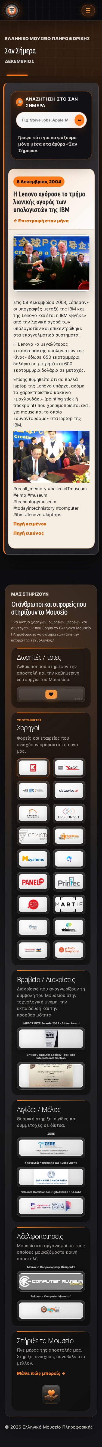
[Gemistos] (33, 836)
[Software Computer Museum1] (51, 1310)
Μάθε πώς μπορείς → (41, 1373)
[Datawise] (69, 790)
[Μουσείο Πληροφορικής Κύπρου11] (51, 1281)
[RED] (33, 904)
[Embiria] (33, 813)
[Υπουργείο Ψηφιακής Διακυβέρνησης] (51, 1177)
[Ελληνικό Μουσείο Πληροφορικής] (12, 10)
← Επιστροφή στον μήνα (41, 220)
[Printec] (69, 881)
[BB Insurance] (33, 790)
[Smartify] (69, 904)
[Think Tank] (69, 927)
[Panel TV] (33, 881)
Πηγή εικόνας (28, 533)
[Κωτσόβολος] (33, 767)
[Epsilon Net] (69, 813)
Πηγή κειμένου (29, 524)
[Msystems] (33, 859)
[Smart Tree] (33, 927)
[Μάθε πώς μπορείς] (51, 1394)
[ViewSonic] (33, 950)
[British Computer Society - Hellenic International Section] (51, 1076)
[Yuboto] (69, 950)
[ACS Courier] (69, 768)
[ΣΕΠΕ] (51, 1147)
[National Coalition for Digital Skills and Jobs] (51, 1206)
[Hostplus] (69, 836)
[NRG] (69, 859)
